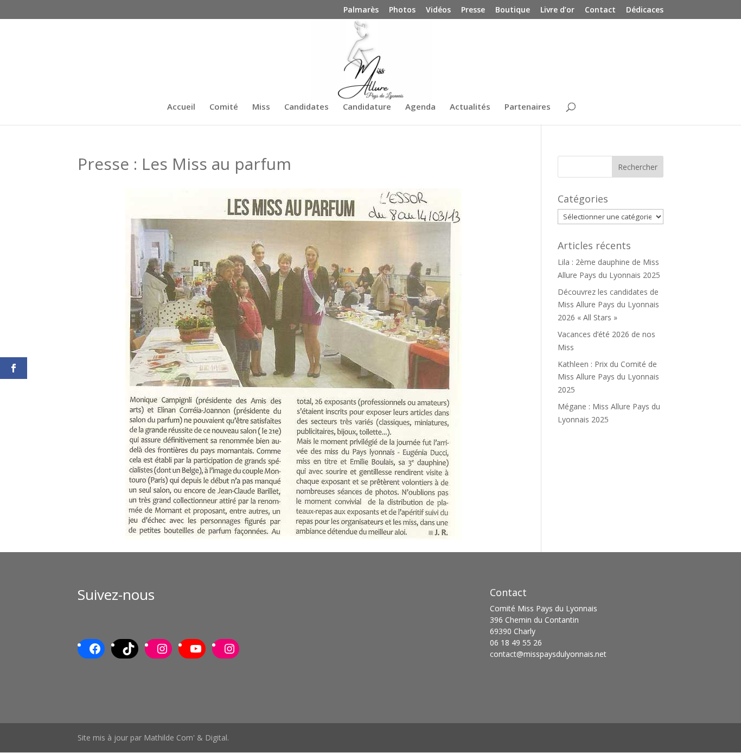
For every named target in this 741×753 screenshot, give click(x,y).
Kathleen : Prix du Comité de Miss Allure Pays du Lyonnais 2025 (608, 377)
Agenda (420, 107)
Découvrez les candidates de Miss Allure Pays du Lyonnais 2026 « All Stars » (608, 305)
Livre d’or (557, 10)
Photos (402, 10)
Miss (261, 107)
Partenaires (527, 107)
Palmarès (361, 10)
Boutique (512, 10)
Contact (600, 10)
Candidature (367, 107)
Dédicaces (644, 10)
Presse (473, 10)
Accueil (181, 107)
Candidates (306, 107)
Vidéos (438, 10)
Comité (223, 107)
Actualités (470, 107)
